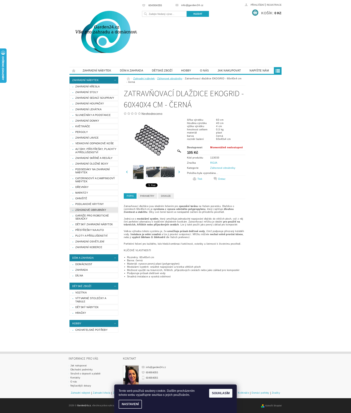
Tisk (199, 178)
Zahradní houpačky (89, 103)
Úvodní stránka (73, 70)
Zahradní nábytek (97, 70)
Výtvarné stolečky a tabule (90, 300)
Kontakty (75, 377)
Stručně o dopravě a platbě (85, 373)
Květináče (82, 126)
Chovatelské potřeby (91, 329)
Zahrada (81, 269)
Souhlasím (221, 393)
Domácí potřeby (260, 393)
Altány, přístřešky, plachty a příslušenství (95, 151)
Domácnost (84, 264)
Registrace (274, 5)
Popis (130, 196)
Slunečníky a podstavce (93, 115)
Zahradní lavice (87, 137)
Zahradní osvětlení (89, 241)
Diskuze (166, 196)
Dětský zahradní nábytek (94, 224)
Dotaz (221, 178)
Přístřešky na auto (89, 230)
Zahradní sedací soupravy (94, 97)
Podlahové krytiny (89, 204)
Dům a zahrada (131, 70)
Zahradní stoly (86, 92)
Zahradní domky (87, 120)
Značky (276, 393)
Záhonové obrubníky (90, 209)
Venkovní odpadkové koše (94, 143)
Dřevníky (82, 187)
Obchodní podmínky (81, 369)
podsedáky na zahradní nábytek (92, 171)
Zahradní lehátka (88, 109)
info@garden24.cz (156, 367)
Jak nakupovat (229, 70)
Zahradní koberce (88, 247)
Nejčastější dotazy (80, 385)
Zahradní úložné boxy (91, 163)
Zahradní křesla (87, 86)
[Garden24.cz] (105, 35)
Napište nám (259, 70)
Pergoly (81, 132)
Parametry (147, 196)
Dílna (79, 275)
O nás (204, 70)
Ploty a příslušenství (91, 235)
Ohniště (81, 198)
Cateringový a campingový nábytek (95, 180)
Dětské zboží (162, 70)
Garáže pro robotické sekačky (92, 217)
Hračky (80, 312)
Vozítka (81, 292)
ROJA (213, 162)
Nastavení (130, 404)
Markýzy (81, 192)
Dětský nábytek (87, 307)
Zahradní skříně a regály (94, 157)
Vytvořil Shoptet (273, 405)
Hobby (186, 70)
